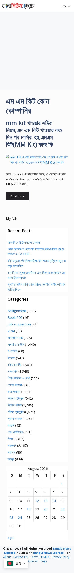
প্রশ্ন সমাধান (15, 418)
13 (46, 500)
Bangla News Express (48, 553)
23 (11, 517)
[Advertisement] (37, 51)
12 (37, 500)
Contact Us (20, 557)
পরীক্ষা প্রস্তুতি (15, 412)
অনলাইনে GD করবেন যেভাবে (24, 242)
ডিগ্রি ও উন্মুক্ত (16, 398)
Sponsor (32, 561)
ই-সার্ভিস (12, 351)
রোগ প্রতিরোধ (15, 432)
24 (20, 517)
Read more (17, 196)
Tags (43, 561)
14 (54, 500)
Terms (34, 557)
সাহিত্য (11, 452)
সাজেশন (12, 445)
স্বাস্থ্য (11, 459)
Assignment (17, 310)
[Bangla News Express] (18, 6)
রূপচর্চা (11, 425)
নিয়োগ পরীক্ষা (15, 405)
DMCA (45, 557)
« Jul (11, 538)
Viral (11, 331)
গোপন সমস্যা (15, 385)
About (7, 557)
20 (46, 509)
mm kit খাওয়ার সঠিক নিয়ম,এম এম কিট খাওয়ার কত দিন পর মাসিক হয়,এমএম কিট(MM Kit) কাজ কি (34, 133)
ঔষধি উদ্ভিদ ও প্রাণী (19, 378)
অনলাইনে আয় (15, 337)
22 (63, 509)
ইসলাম (11, 358)
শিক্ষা (10, 439)
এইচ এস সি (14, 364)
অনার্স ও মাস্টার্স (16, 344)
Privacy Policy (60, 557)
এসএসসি (13, 371)
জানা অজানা (14, 391)
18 (29, 509)
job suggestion (19, 324)
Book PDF (15, 317)
